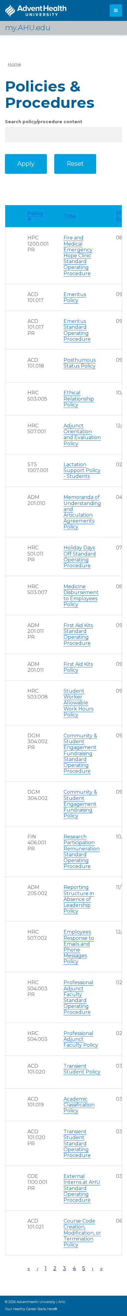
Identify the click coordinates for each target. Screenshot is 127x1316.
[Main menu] (116, 10)
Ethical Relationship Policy (78, 398)
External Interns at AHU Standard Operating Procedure (81, 1188)
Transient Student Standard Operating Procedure (77, 1143)
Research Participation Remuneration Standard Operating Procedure (81, 851)
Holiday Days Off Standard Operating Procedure (79, 556)
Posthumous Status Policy (79, 363)
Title (69, 216)
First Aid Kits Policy (78, 667)
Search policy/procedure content (43, 121)
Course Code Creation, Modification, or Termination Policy (82, 1233)
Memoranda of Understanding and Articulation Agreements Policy (82, 512)
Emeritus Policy (74, 297)
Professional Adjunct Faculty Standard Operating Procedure (78, 997)
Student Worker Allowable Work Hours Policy (78, 703)
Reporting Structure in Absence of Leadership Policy (78, 899)
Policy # (35, 216)
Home (14, 64)
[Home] (36, 11)
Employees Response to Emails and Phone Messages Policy (78, 946)
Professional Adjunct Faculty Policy (80, 1039)
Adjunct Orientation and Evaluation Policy (82, 434)
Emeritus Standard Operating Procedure (77, 330)
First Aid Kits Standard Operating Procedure (78, 634)
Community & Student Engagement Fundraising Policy (80, 804)
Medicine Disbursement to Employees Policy (81, 595)
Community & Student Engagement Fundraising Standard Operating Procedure (80, 753)
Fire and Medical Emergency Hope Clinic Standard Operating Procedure (77, 255)
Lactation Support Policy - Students (81, 470)
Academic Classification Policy (79, 1105)
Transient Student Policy (81, 1069)
